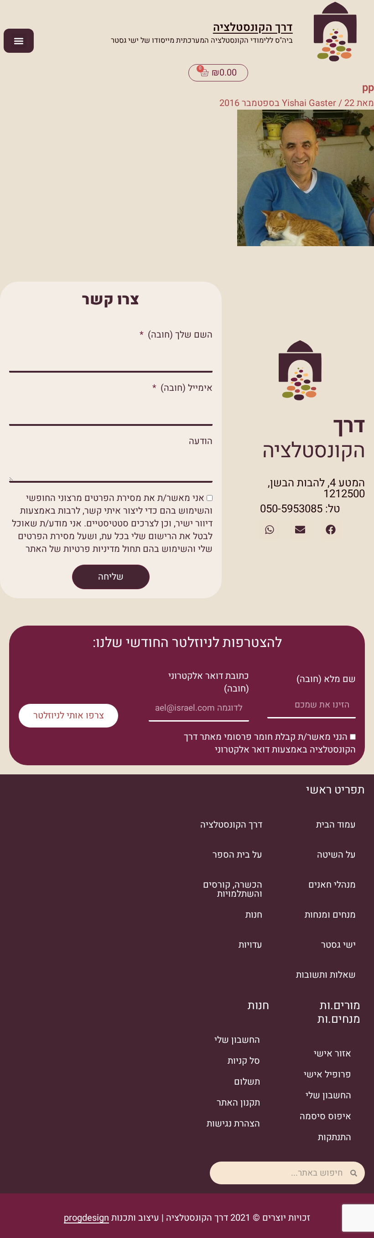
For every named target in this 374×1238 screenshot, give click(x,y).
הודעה (201, 441)
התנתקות (334, 1137)
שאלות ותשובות (326, 974)
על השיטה (336, 854)
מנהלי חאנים (332, 884)
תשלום (247, 1081)
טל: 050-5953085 (300, 509)
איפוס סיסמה (325, 1116)
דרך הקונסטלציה (253, 27)
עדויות (250, 944)
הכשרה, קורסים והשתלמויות (232, 889)
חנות (253, 914)
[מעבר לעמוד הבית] (335, 33)
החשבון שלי (328, 1095)
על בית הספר (237, 854)
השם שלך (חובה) (179, 334)
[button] (18, 40)
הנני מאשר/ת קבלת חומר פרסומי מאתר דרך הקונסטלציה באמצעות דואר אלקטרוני (270, 743)
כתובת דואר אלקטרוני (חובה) (208, 682)
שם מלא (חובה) (326, 679)
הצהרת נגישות (233, 1123)
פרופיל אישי (327, 1074)
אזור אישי (332, 1053)
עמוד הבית (336, 824)
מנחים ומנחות (330, 914)
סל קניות (244, 1060)
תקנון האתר (238, 1102)
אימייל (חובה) (185, 388)
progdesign (86, 1217)
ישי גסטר (338, 944)
